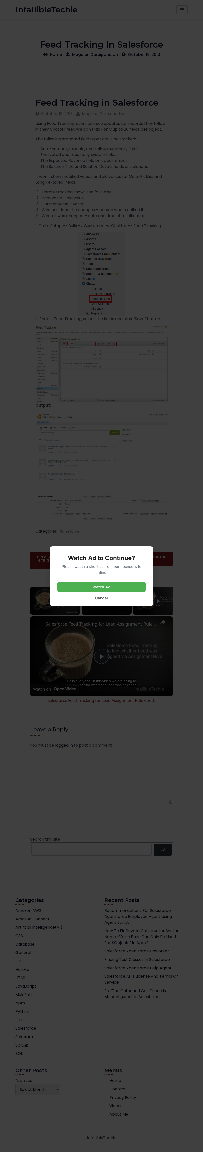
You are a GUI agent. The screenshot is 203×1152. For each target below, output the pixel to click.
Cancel (101, 598)
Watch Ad (101, 587)
